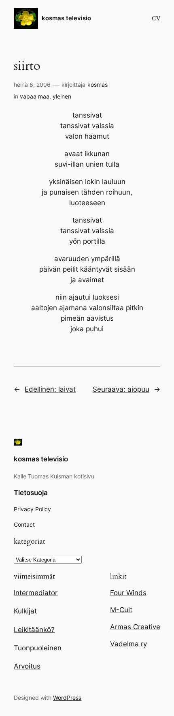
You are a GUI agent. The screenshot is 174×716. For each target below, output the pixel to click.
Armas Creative (135, 627)
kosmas (97, 84)
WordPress (67, 697)
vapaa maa (34, 96)
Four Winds (128, 593)
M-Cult (121, 610)
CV (156, 18)
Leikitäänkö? (34, 630)
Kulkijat (25, 611)
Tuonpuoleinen (38, 648)
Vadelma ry (128, 644)
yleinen (62, 96)
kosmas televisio (66, 18)
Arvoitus (27, 666)
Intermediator (35, 593)
